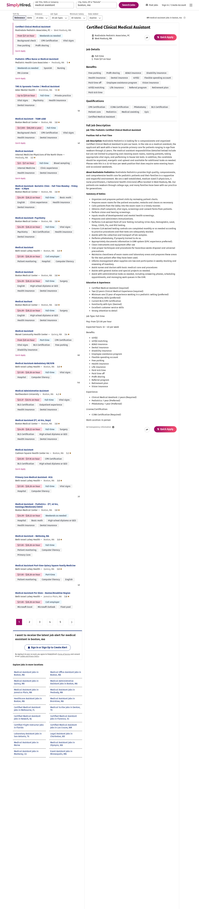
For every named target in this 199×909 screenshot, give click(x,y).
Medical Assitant (23, 301)
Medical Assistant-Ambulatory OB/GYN (34, 363)
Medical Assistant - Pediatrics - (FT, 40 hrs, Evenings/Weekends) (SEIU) (36, 505)
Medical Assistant (24, 151)
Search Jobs (128, 5)
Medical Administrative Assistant (32, 391)
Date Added (93, 14)
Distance (38, 14)
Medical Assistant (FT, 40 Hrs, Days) (33, 420)
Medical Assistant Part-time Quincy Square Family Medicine (45, 565)
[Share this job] (147, 37)
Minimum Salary (77, 14)
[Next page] (72, 622)
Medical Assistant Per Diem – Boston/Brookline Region (42, 593)
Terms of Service (64, 654)
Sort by (16, 14)
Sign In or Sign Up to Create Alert (49, 647)
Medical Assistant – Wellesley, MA (32, 536)
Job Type (54, 14)
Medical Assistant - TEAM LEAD (30, 119)
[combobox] (53, 5)
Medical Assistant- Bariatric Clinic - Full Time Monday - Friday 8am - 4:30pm (46, 187)
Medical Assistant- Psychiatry (30, 218)
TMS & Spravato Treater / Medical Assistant (37, 86)
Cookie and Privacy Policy (29, 656)
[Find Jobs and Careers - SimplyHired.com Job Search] (18, 5)
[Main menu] (191, 5)
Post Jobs (153, 5)
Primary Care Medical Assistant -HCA (33, 477)
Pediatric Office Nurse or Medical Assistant (36, 59)
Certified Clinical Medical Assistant (32, 26)
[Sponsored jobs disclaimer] (184, 17)
